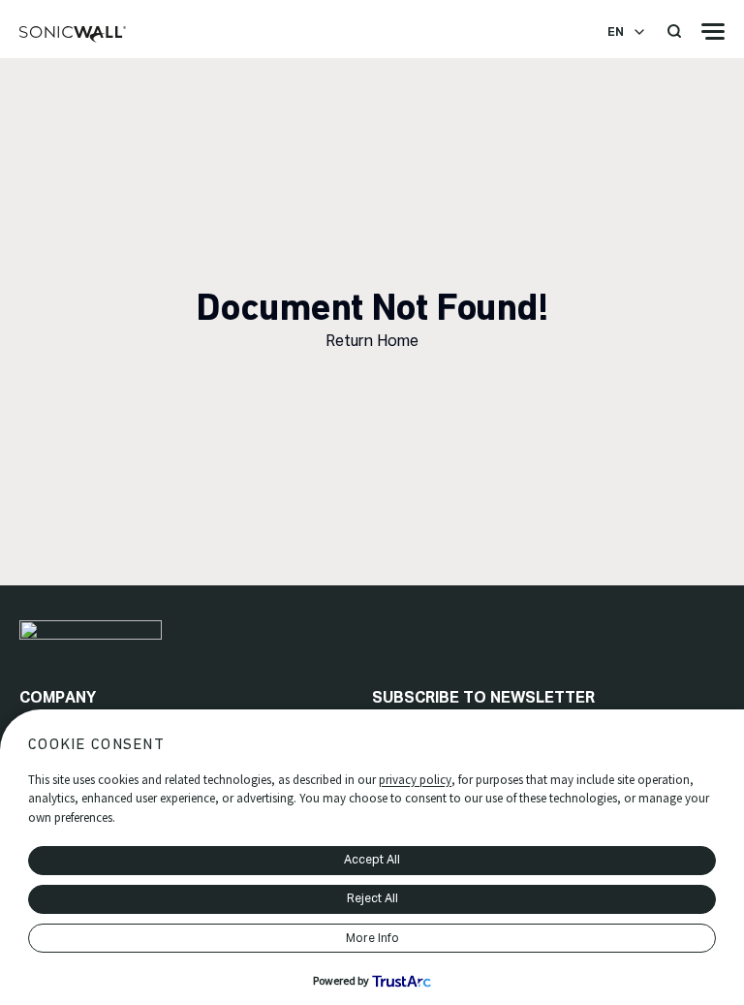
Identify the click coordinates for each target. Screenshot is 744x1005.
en (615, 32)
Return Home (372, 340)
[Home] (72, 35)
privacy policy (415, 779)
